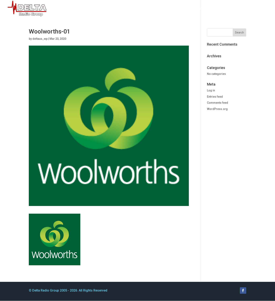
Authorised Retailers (207, 8)
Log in (211, 90)
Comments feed (217, 102)
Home (137, 8)
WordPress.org (217, 109)
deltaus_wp (40, 38)
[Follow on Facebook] (243, 290)
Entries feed (215, 96)
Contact (263, 8)
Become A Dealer (239, 8)
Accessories (175, 8)
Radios (152, 8)
